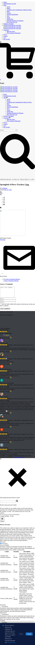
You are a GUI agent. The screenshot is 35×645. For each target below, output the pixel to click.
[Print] (0, 207)
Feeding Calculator (8, 23)
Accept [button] (12, 516)
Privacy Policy (11, 642)
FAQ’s (5, 34)
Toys (8, 16)
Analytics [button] (2, 620)
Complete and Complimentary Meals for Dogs (19, 10)
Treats (8, 17)
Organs (9, 13)
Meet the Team (11, 31)
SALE (8, 6)
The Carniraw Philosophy (14, 33)
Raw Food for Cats (12, 22)
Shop (4, 5)
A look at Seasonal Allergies (11, 280)
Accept (29, 634)
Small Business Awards (9, 3)
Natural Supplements (12, 14)
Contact (5, 36)
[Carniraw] (12, 27)
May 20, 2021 (8, 189)
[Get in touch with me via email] (19, 273)
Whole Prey (10, 19)
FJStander (4, 188)
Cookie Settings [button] (4, 516)
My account (6, 39)
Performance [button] (3, 613)
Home (5, 2)
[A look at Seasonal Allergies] (11, 279)
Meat (8, 11)
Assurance (6, 30)
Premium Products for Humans (15, 20)
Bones (8, 8)
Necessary (5, 543)
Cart (4, 37)
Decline (21, 634)
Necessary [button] (3, 542)
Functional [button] (3, 605)
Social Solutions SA (19, 457)
